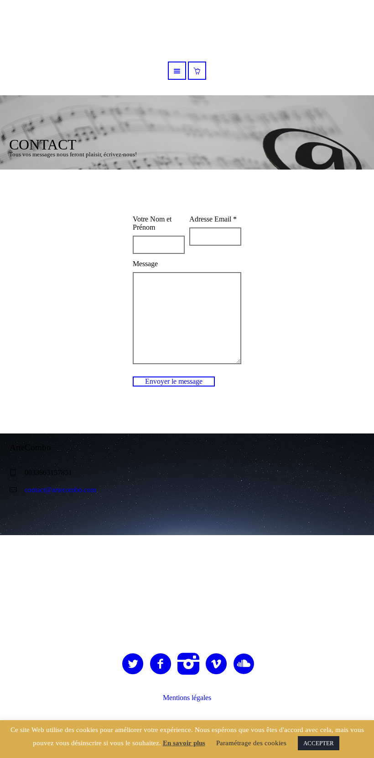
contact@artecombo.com (60, 490)
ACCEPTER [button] (318, 743)
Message (145, 264)
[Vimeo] (216, 664)
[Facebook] (161, 664)
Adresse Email (213, 219)
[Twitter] (133, 664)
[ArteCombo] (187, 583)
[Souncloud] (244, 664)
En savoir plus (184, 743)
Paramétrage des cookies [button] (251, 743)
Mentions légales (187, 697)
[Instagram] (188, 664)
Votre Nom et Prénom (152, 223)
